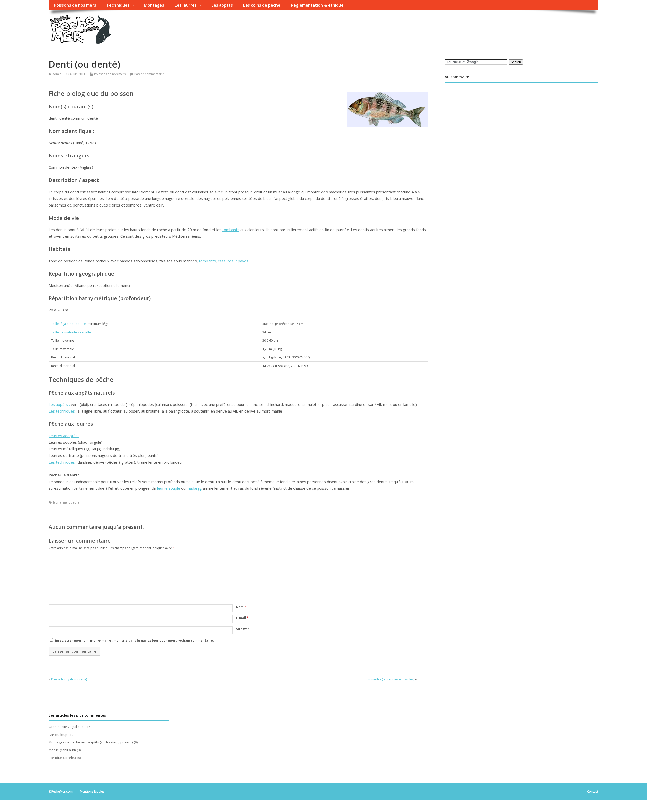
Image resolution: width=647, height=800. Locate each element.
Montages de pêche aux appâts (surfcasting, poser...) (91, 742)
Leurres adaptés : (64, 435)
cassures (226, 260)
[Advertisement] (521, 130)
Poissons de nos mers (75, 5)
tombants (230, 229)
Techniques (117, 5)
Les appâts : (59, 404)
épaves (242, 260)
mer (66, 502)
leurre (57, 502)
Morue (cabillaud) (62, 750)
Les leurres (185, 5)
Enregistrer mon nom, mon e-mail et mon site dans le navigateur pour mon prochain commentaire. (134, 640)
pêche (75, 502)
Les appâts (222, 5)
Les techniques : (63, 411)
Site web (243, 629)
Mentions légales (92, 791)
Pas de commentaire (149, 74)
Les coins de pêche (261, 5)
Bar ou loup (58, 734)
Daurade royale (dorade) (69, 679)
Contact (592, 791)
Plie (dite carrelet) (62, 757)
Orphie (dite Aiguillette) (67, 726)
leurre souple (168, 488)
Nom (241, 607)
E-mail (242, 618)
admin (56, 74)
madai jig (194, 488)
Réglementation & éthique (317, 5)
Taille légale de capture (68, 323)
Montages (154, 5)
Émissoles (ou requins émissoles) (390, 679)
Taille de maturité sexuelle (71, 332)
